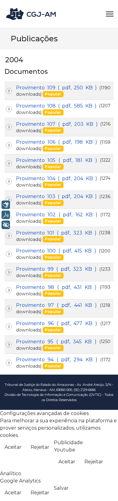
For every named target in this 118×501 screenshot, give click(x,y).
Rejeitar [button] (40, 447)
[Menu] (109, 14)
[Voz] (6, 215)
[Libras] (6, 205)
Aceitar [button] (13, 447)
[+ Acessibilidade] (6, 225)
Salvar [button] (61, 488)
